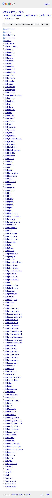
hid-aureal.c (9, 61)
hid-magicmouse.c (12, 222)
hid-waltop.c (10, 440)
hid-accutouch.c (11, 46)
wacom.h (9, 478)
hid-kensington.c (11, 173)
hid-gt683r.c (10, 141)
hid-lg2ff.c (9, 199)
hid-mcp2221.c (11, 228)
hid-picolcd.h (10, 259)
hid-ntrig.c (9, 248)
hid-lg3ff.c (9, 202)
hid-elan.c (9, 107)
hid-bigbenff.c (10, 72)
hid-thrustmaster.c (12, 400)
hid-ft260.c (9, 121)
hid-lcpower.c (10, 181)
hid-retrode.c (10, 302)
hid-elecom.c (10, 109)
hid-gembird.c (10, 127)
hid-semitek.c (10, 374)
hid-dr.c (8, 104)
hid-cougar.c (10, 89)
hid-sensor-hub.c (11, 380)
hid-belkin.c (9, 66)
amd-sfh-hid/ (10, 29)
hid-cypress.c (10, 98)
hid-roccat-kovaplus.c (13, 340)
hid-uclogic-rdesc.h (12, 429)
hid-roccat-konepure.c (13, 337)
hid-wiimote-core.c (12, 443)
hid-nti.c (8, 245)
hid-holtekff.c (10, 153)
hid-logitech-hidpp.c (13, 216)
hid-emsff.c (9, 115)
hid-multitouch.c (11, 239)
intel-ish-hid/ (10, 35)
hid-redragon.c (11, 299)
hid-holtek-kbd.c (11, 147)
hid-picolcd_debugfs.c (13, 271)
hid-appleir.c (10, 55)
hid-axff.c (8, 64)
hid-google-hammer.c (13, 138)
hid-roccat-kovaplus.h (13, 343)
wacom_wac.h (10, 486)
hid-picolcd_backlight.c (14, 262)
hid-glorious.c (10, 135)
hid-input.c (9, 164)
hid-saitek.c (9, 369)
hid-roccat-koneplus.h (13, 334)
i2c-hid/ (8, 32)
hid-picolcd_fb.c (11, 274)
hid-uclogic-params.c (13, 420)
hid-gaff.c (9, 124)
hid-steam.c (10, 391)
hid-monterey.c (11, 236)
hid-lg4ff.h (9, 207)
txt (41, 494)
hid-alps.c (9, 49)
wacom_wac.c (10, 484)
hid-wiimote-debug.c (13, 446)
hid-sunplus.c (10, 397)
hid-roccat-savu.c (12, 360)
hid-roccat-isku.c (11, 320)
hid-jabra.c (9, 170)
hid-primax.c (10, 291)
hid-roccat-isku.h (11, 322)
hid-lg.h (8, 196)
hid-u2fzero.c (10, 414)
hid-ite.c (8, 167)
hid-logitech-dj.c (11, 213)
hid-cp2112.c (10, 92)
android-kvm (9, 11)
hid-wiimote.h (10, 452)
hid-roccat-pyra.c (12, 351)
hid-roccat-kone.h (12, 328)
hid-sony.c (9, 386)
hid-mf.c (8, 230)
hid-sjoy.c (9, 383)
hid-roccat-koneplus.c (13, 331)
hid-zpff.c (8, 461)
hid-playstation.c (11, 288)
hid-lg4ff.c (9, 205)
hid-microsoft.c (11, 233)
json (48, 494)
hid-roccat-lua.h (11, 348)
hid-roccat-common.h (13, 317)
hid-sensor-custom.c (13, 377)
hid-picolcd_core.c (12, 268)
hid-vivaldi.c (9, 438)
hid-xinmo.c (9, 458)
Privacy (21, 494)
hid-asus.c (9, 58)
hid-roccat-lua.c (11, 345)
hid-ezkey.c (9, 118)
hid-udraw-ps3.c (11, 432)
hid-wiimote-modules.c (14, 449)
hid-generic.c (10, 130)
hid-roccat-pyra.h (12, 354)
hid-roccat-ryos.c (12, 357)
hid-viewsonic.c (11, 435)
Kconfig (8, 469)
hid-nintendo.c (10, 242)
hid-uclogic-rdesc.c (12, 426)
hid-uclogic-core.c (12, 417)
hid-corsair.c (10, 87)
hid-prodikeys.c (11, 294)
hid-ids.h (8, 161)
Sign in (47, 4)
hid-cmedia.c (10, 81)
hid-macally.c (10, 219)
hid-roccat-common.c (13, 314)
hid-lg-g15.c (9, 190)
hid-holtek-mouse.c (12, 150)
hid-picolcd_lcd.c (11, 276)
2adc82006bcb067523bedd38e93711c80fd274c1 (26, 15)
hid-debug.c (9, 101)
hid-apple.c (9, 52)
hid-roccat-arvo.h (12, 311)
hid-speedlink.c (11, 389)
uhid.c (7, 475)
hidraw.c (8, 466)
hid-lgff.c (8, 210)
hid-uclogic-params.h (13, 423)
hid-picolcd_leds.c (12, 279)
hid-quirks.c (9, 297)
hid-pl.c (8, 282)
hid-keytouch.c (11, 176)
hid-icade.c (9, 158)
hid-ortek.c (9, 250)
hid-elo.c (8, 112)
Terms (27, 494)
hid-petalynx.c (10, 256)
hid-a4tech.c (10, 43)
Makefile (8, 472)
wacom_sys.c (10, 481)
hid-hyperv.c (10, 156)
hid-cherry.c (9, 75)
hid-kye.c (8, 179)
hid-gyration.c (10, 144)
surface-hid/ (10, 38)
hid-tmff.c (9, 406)
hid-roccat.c (10, 366)
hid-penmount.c (11, 253)
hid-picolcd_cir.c (11, 265)
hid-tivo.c (8, 403)
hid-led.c (8, 184)
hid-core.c (9, 84)
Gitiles (14, 494)
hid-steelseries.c (11, 394)
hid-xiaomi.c (10, 455)
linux (20, 11)
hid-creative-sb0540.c (13, 95)
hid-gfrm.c (9, 133)
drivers (10, 18)
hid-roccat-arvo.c (12, 308)
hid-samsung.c (11, 371)
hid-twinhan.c (10, 412)
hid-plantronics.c (11, 285)
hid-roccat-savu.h (12, 363)
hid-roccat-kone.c (12, 325)
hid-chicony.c (10, 78)
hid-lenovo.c (10, 187)
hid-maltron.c (10, 225)
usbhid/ (8, 40)
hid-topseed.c (10, 409)
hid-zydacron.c (11, 463)
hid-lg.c (8, 193)
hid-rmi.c (8, 305)
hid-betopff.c (10, 69)
